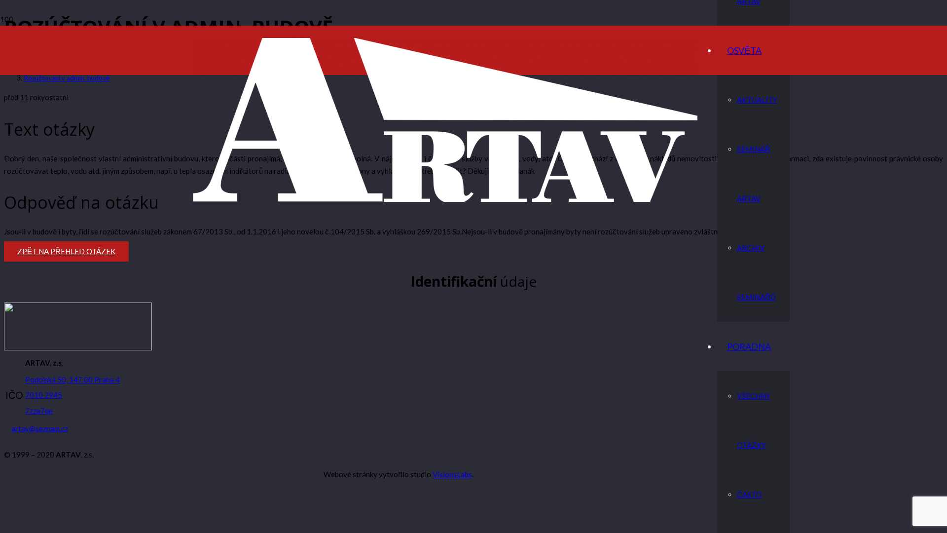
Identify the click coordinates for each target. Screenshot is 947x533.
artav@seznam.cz (39, 428)
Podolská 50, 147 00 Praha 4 (72, 379)
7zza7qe (39, 410)
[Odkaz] (444, 198)
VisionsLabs (452, 474)
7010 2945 (43, 394)
